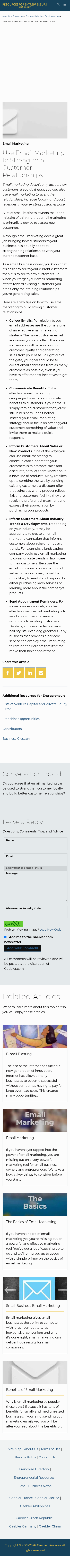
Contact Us (47, 1457)
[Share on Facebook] (8, 673)
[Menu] (64, 4)
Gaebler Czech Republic (34, 1518)
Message (12, 873)
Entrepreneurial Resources (34, 1478)
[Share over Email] (41, 673)
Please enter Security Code (23, 908)
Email (9, 856)
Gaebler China (50, 1526)
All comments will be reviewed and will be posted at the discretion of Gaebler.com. (34, 964)
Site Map (14, 1449)
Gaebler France (21, 1498)
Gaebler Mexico (47, 1498)
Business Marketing (34, 16)
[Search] (58, 4)
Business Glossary (16, 739)
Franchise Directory (34, 1469)
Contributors (12, 729)
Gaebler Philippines (35, 1506)
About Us (31, 1449)
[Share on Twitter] (19, 673)
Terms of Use (50, 1449)
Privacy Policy (25, 1457)
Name (10, 840)
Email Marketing (52, 16)
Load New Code (51, 929)
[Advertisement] (35, 62)
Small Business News (35, 1486)
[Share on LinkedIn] (30, 673)
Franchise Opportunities (21, 719)
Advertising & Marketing (13, 16)
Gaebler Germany (22, 1526)
